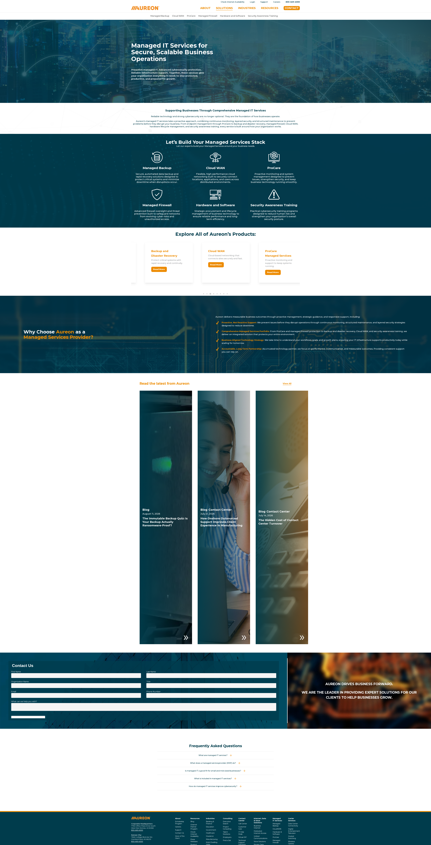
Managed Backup (159, 16)
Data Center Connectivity (293, 825)
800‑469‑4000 (137, 830)
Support (178, 830)
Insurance (210, 836)
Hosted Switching (292, 837)
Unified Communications (260, 837)
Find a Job (227, 840)
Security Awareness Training (263, 16)
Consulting (227, 818)
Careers (178, 827)
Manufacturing (212, 839)
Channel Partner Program (193, 827)
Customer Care (242, 828)
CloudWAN (277, 829)
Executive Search (227, 823)
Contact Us (179, 833)
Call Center (242, 824)
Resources (195, 818)
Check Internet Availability (194, 834)
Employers (227, 837)
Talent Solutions (226, 833)
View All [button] (287, 383)
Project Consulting (227, 828)
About (177, 818)
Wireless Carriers (291, 843)
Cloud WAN (178, 16)
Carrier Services (291, 819)
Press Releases (194, 840)
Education (210, 827)
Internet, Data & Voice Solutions (260, 820)
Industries (210, 818)
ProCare (191, 16)
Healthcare (210, 833)
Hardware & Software (277, 833)
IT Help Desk (241, 833)
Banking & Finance (210, 823)
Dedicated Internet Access (260, 832)
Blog (192, 822)
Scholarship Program (179, 823)
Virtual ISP (242, 837)
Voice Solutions (260, 842)
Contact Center (241, 819)
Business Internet (257, 827)
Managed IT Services (277, 819)
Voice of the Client (180, 837)
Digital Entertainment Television (294, 831)
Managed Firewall (207, 16)
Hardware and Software (232, 16)
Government (211, 830)
